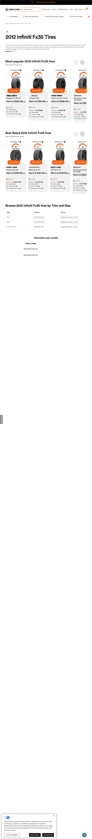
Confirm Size (13, 90)
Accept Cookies (48, 834)
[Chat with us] (84, 835)
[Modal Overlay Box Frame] (46, 2)
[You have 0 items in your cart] (85, 10)
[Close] (54, 816)
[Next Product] (82, 62)
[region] (29, 826)
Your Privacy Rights (12, 834)
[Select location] (75, 10)
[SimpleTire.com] (12, 10)
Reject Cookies (34, 834)
